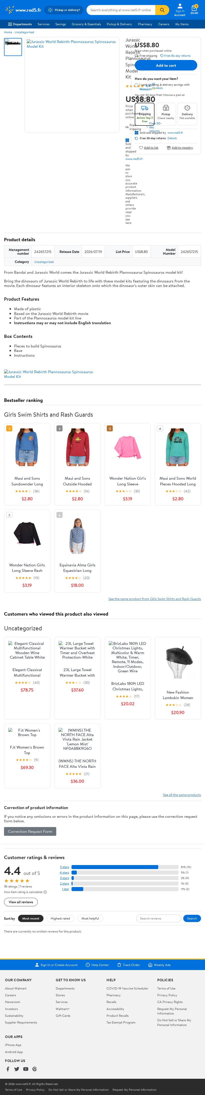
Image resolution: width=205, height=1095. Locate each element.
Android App (14, 1052)
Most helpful (90, 918)
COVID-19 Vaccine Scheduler (127, 988)
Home (8, 32)
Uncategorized (24, 32)
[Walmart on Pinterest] (35, 1069)
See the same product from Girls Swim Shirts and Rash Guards (154, 598)
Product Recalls (117, 1015)
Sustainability (14, 1015)
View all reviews (21, 902)
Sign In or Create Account (59, 965)
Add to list (151, 147)
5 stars (64, 867)
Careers (163, 24)
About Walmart (15, 988)
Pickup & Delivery (119, 24)
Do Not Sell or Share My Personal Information (174, 1022)
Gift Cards (63, 1015)
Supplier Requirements (21, 1022)
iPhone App (13, 1045)
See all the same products (182, 794)
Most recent (30, 918)
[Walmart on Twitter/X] (17, 1069)
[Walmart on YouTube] (25, 1069)
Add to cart (166, 65)
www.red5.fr (134, 158)
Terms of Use (166, 988)
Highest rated (60, 918)
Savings (61, 24)
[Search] (162, 10)
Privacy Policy (167, 995)
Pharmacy (145, 24)
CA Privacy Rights (169, 1002)
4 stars (64, 872)
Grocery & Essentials (86, 24)
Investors (11, 1009)
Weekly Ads (162, 965)
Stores (60, 995)
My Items (181, 24)
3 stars (64, 878)
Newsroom (12, 1002)
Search (192, 918)
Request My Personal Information (172, 1011)
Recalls (111, 1002)
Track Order (131, 965)
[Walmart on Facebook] (7, 1069)
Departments (22, 24)
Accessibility (115, 1009)
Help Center (100, 965)
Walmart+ (63, 1009)
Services (44, 24)
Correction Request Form (30, 831)
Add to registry (182, 147)
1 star (65, 889)
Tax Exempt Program (121, 1022)
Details (172, 138)
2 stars (64, 883)
